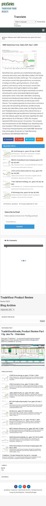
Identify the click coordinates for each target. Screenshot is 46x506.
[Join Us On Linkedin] (28, 486)
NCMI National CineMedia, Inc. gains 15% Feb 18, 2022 (26, 437)
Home (5, 37)
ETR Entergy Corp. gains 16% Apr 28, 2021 (25, 192)
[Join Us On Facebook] (16, 486)
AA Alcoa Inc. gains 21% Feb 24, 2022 (20, 411)
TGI (2, 470)
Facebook (8, 139)
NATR (3, 468)
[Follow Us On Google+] (24, 486)
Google (20, 139)
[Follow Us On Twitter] (20, 486)
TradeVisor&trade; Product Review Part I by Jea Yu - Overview (22, 333)
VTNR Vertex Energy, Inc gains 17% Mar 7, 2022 (24, 375)
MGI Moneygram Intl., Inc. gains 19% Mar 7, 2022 (24, 420)
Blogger (34, 492)
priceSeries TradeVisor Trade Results (15, 490)
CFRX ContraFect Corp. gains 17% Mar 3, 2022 (23, 384)
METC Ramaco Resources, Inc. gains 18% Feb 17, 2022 (26, 428)
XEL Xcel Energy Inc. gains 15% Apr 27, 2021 (25, 151)
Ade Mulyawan (20, 492)
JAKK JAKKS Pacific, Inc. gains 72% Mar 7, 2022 (24, 393)
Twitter (30, 139)
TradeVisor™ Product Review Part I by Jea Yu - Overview (19, 455)
